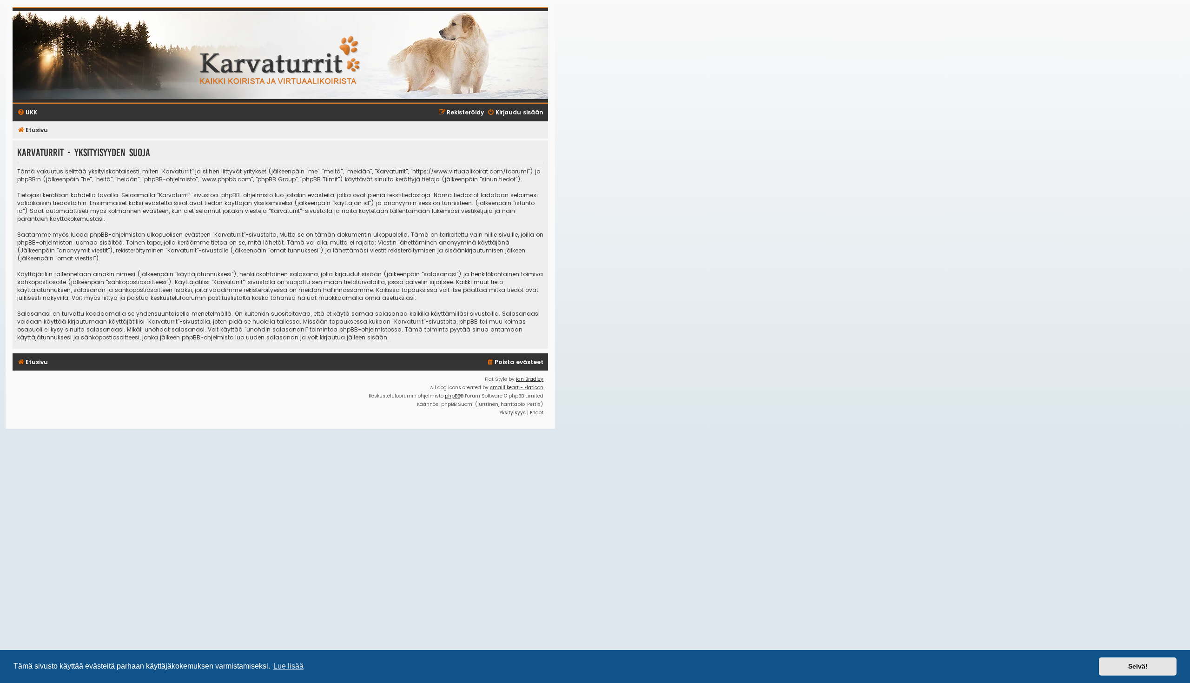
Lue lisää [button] (288, 666)
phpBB (452, 395)
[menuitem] (514, 362)
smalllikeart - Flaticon (516, 387)
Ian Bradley (529, 379)
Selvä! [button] (1138, 666)
